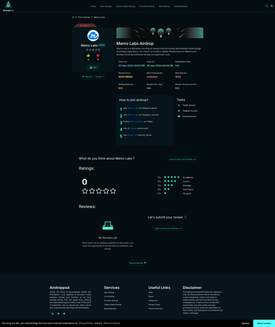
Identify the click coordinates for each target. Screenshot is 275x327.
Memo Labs (133, 108)
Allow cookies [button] (264, 323)
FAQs (151, 292)
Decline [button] (245, 323)
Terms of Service (111, 323)
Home (93, 6)
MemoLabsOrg (136, 121)
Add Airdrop (164, 6)
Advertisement (181, 6)
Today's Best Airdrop (125, 6)
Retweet (133, 128)
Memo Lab (132, 135)
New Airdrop (106, 6)
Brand (151, 296)
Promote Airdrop (147, 6)
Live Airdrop (109, 296)
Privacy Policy (86, 323)
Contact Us (153, 300)
